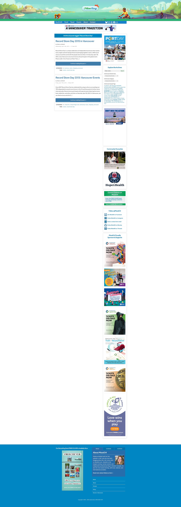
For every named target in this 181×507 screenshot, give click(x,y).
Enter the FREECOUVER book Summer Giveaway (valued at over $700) (113, 199)
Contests (108, 448)
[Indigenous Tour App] (114, 160)
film (105, 92)
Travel (72, 22)
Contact (92, 22)
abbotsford (114, 85)
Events (79, 22)
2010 (111, 85)
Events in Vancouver (98, 492)
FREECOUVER (91, 20)
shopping (75, 68)
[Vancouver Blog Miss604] (90, 7)
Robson (111, 98)
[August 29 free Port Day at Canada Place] (114, 49)
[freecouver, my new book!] (72, 490)
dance (110, 89)
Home (94, 479)
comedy (116, 88)
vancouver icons (114, 102)
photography (114, 96)
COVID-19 (106, 89)
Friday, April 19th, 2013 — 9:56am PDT (65, 83)
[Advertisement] (114, 136)
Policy (94, 489)
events (64, 70)
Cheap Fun (67, 104)
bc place (121, 87)
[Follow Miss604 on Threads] (111, 22)
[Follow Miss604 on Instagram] (109, 22)
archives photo (107, 87)
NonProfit (59, 22)
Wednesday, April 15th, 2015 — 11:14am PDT (66, 46)
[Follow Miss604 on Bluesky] (106, 22)
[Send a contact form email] (117, 22)
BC (63, 68)
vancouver (80, 68)
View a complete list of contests (114, 204)
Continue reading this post (77, 63)
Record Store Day (71, 70)
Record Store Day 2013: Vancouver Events (78, 77)
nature (109, 95)
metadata (78, 103)
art (112, 87)
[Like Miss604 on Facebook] (114, 22)
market (111, 94)
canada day (106, 88)
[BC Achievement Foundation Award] (114, 253)
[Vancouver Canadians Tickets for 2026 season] (90, 28)
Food (66, 22)
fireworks (108, 92)
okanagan (119, 95)
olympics (106, 96)
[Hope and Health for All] (114, 179)
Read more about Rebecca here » (103, 473)
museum (106, 95)
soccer (115, 98)
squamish (119, 98)
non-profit (114, 95)
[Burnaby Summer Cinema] (114, 297)
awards (117, 87)
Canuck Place (112, 88)
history (117, 92)
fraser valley (113, 92)
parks (109, 96)
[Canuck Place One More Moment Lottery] (114, 415)
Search (122, 70)
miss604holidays (118, 94)
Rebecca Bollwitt (61, 44)
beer (124, 87)
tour (120, 100)
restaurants (107, 98)
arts (114, 87)
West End (120, 102)
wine (123, 102)
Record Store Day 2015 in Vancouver (75, 41)
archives (119, 85)
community (82, 104)
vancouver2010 (107, 102)
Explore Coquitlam (113, 91)
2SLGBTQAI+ (106, 85)
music (71, 68)
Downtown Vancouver (117, 89)
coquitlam (120, 88)
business (67, 68)
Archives (119, 448)
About (86, 22)
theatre (115, 99)
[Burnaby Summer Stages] (114, 277)
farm (118, 91)
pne (118, 96)
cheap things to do (74, 104)
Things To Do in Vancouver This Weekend (114, 100)
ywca (105, 103)
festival (121, 91)
